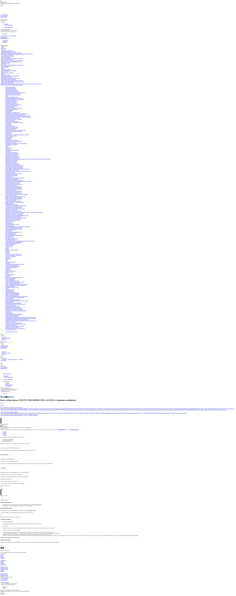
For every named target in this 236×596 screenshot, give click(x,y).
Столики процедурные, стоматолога (223, 408)
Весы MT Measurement (153, 413)
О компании (3, 560)
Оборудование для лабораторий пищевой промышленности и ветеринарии (176, 409)
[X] (6, 397)
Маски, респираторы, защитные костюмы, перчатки (112, 408)
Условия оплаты (3, 566)
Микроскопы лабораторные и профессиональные (202, 409)
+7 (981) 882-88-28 (12, 35)
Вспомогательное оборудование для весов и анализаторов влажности (172, 413)
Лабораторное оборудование (13, 409)
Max (1, 37)
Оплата (4, 434)
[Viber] (8, 397)
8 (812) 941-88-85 (4, 14)
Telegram (5, 33)
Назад (8, 382)
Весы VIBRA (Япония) (97, 413)
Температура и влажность (160, 408)
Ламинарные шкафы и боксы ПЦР (130, 408)
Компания (2, 558)
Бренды (2, 556)
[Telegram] (13, 397)
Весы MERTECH (123, 413)
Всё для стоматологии (30, 409)
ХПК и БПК (60, 409)
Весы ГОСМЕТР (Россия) (87, 413)
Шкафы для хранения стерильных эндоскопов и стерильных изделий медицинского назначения (45, 408)
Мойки (1, 408)
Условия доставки (4, 568)
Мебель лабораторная (130, 409)
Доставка (5, 435)
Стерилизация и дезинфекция (154, 409)
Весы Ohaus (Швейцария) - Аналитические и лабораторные (21, 413)
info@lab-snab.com (5, 29)
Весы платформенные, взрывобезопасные (111, 413)
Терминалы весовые (131, 413)
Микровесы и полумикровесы (142, 413)
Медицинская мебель (67, 409)
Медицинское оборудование (98, 409)
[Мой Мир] (4, 397)
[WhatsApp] (10, 397)
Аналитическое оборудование (141, 409)
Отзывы (4, 432)
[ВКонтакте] (1, 397)
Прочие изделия (22, 409)
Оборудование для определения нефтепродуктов (82, 409)
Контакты (2, 563)
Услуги (1, 555)
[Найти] (1, 6)
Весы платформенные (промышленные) (42, 413)
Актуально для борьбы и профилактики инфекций (14, 408)
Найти (2, 593)
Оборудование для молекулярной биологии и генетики (89, 408)
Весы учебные (64, 413)
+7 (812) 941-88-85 (4, 35)
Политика (2, 570)
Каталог (2, 554)
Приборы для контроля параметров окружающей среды (46, 409)
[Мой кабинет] (1, 350)
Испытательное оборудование (71, 408)
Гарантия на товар (4, 569)
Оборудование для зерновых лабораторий (175, 408)
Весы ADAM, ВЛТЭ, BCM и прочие (74, 413)
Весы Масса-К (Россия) (56, 413)
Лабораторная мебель (188, 408)
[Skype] (11, 397)
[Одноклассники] (3, 397)
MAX (4, 587)
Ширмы (194, 408)
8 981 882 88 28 (3, 17)
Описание (5, 431)
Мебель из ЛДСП (212, 408)
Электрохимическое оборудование (219, 409)
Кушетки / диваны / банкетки (202, 408)
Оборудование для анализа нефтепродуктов (146, 408)
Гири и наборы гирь (4, 413)
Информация (3, 564)
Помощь (2, 571)
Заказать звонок (4, 45)
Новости (2, 561)
